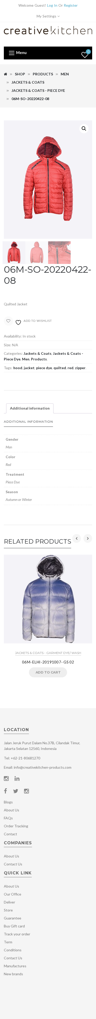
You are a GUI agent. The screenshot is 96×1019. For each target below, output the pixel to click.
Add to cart (48, 672)
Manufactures (15, 966)
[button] (84, 128)
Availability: (13, 336)
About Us (11, 810)
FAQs (8, 818)
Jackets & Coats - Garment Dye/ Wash (48, 653)
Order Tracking (16, 826)
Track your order (17, 934)
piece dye (44, 368)
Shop (20, 74)
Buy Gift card (14, 926)
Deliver (9, 902)
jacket (29, 368)
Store (8, 910)
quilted (60, 368)
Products (43, 74)
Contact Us (13, 864)
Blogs (8, 802)
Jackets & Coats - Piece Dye (38, 90)
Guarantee (12, 918)
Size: (7, 345)
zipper (80, 368)
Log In (52, 5)
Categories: (13, 353)
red (70, 368)
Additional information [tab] (30, 408)
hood (17, 368)
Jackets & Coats (28, 82)
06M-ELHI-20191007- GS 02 (48, 662)
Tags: (8, 368)
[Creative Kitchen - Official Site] (48, 34)
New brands (13, 974)
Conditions (13, 950)
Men (65, 74)
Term (8, 942)
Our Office (12, 894)
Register (71, 5)
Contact (10, 834)
